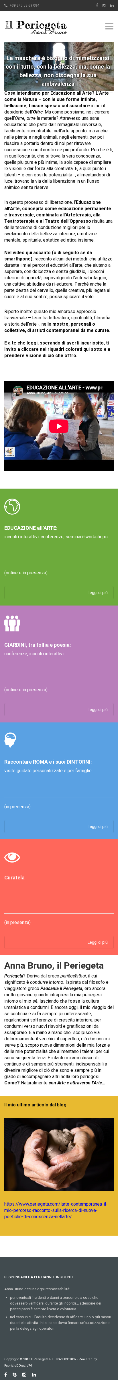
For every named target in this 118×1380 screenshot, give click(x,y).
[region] (59, 64)
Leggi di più (98, 592)
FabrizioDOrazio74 (18, 1365)
